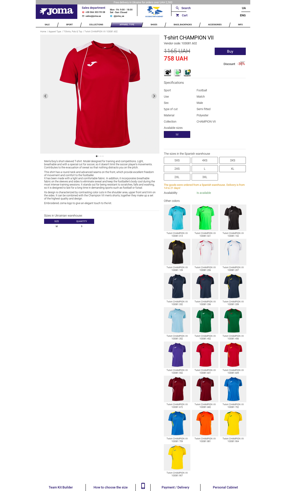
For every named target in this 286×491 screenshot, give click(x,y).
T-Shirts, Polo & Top (72, 31)
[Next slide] (154, 96)
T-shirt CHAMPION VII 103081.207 (233, 268)
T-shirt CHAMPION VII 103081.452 (205, 337)
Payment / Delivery (175, 487)
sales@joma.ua (93, 16)
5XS (177, 160)
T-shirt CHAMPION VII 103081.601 (205, 371)
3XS (232, 160)
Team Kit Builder (61, 487)
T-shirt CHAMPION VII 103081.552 (177, 371)
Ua (244, 8)
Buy (230, 51)
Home (43, 31)
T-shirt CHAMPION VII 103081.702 (233, 405)
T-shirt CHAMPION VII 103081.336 (205, 303)
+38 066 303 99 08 (95, 12)
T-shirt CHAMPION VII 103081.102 (233, 234)
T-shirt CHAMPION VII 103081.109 (177, 268)
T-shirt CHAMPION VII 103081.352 (177, 337)
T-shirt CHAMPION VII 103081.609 (233, 371)
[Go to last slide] (45, 96)
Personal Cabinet (225, 487)
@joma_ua (119, 16)
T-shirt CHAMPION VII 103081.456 (233, 337)
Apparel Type (55, 31)
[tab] (96, 156)
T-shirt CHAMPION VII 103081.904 (233, 440)
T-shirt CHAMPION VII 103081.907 (177, 474)
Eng (243, 15)
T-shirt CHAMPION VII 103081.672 (177, 405)
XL (232, 168)
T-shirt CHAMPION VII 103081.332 (177, 303)
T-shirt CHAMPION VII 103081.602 (101, 31)
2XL (176, 177)
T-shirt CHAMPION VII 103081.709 (177, 440)
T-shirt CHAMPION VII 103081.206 (205, 268)
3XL (204, 177)
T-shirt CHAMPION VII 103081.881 (205, 440)
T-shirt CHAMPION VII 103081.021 (205, 234)
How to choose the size (111, 487)
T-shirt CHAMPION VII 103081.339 (233, 303)
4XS (204, 160)
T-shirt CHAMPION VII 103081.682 (205, 405)
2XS (177, 168)
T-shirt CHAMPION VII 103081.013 (177, 234)
